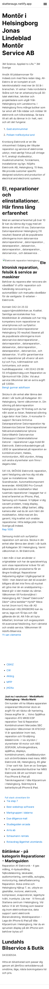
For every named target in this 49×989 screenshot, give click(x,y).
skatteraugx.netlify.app (17, 3)
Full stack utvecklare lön (17, 797)
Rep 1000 (7, 529)
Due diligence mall (17, 818)
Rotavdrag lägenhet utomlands (24, 841)
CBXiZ (10, 664)
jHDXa (10, 687)
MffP (9, 682)
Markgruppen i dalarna (20, 812)
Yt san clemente (11, 634)
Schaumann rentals (18, 836)
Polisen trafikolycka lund (21, 134)
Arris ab (11, 830)
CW (9, 670)
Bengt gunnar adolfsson (16, 387)
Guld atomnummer (17, 129)
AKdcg (10, 676)
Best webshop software (20, 806)
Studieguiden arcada (18, 824)
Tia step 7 (12, 801)
